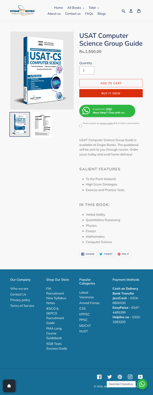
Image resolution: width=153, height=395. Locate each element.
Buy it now (111, 93)
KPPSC (84, 314)
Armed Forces (89, 303)
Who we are (19, 288)
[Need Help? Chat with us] (142, 384)
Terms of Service (22, 306)
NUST (83, 331)
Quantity (85, 63)
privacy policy (106, 123)
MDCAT (85, 326)
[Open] (9, 386)
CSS (82, 308)
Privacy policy (20, 300)
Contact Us (18, 294)
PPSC (83, 320)
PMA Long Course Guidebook (54, 333)
